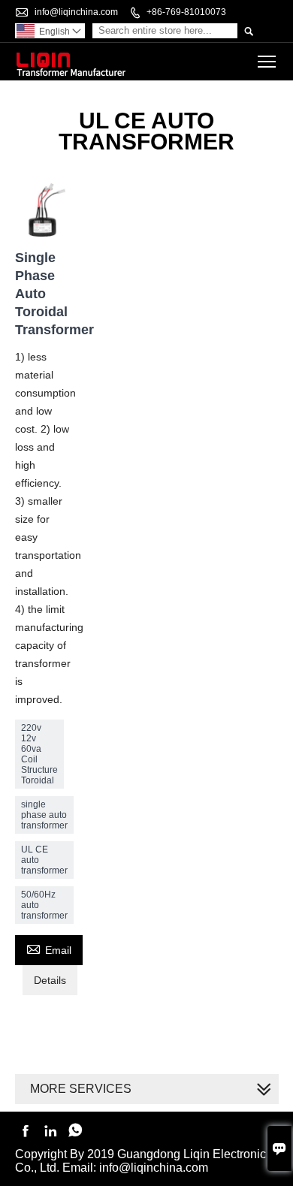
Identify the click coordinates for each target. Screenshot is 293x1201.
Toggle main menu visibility (267, 61)
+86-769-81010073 (186, 12)
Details (50, 980)
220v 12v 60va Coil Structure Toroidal (39, 754)
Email (48, 948)
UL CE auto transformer (44, 860)
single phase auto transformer (44, 815)
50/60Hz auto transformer (44, 905)
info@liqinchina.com (76, 12)
